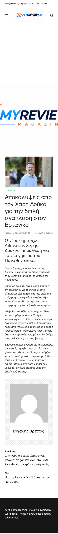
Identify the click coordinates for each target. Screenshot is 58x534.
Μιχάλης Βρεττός (45, 233)
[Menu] (6, 15)
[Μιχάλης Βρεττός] (29, 403)
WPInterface (11, 517)
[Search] (51, 15)
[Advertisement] (29, 54)
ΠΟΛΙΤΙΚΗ (11, 191)
